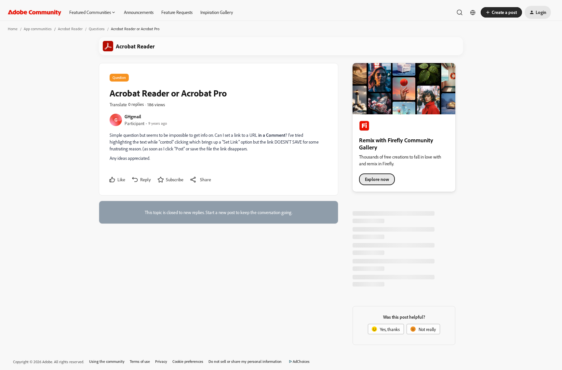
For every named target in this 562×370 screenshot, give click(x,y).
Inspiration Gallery (216, 12)
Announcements (139, 12)
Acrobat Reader (70, 28)
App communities (38, 28)
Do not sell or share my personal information (245, 361)
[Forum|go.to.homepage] (34, 12)
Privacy (161, 361)
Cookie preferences (187, 361)
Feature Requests (177, 12)
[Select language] (473, 12)
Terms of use (140, 361)
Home (13, 28)
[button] (501, 12)
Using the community (107, 361)
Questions (97, 28)
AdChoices (301, 361)
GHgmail (133, 116)
